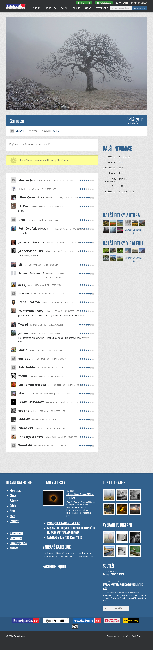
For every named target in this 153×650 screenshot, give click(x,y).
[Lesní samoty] (120, 251)
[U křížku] (113, 223)
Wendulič (25, 445)
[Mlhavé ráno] (135, 251)
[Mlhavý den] (120, 258)
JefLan (23, 333)
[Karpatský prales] (128, 223)
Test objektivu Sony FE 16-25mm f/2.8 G (64, 538)
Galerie (64, 8)
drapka (23, 411)
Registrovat (140, 3)
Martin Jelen (28, 180)
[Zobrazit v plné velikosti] (76, 63)
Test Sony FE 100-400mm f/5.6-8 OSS (63, 523)
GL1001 (20, 130)
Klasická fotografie (65, 553)
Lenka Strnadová (31, 402)
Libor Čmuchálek (31, 197)
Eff (20, 264)
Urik (21, 220)
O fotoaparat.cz (16, 533)
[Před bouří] (142, 223)
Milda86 (24, 419)
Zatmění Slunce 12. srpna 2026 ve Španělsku (80, 495)
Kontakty (14, 548)
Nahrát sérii (85, 3)
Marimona (26, 393)
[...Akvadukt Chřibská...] (106, 251)
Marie (22, 350)
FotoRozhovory (85, 553)
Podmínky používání (18, 543)
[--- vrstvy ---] (142, 251)
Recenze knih (66, 556)
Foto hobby (27, 367)
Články (36, 8)
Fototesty (50, 8)
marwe (23, 293)
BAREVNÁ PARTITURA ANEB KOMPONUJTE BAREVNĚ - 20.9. (123, 586)
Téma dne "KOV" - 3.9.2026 (113, 574)
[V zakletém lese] (106, 230)
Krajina (55, 130)
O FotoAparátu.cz (84, 556)
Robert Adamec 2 (31, 273)
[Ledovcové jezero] (113, 251)
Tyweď (23, 324)
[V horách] (135, 223)
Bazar (88, 8)
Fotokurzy (102, 8)
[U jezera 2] (120, 223)
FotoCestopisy (50, 556)
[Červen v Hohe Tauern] (113, 258)
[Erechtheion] (106, 223)
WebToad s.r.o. (139, 636)
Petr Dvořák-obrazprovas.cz (35, 228)
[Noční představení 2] (120, 230)
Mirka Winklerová (32, 385)
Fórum (76, 8)
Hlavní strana (15, 490)
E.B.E (21, 189)
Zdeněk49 (25, 428)
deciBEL (24, 358)
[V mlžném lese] (113, 230)
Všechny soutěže (114, 608)
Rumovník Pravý (30, 311)
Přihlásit (123, 3)
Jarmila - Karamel (31, 242)
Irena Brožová (29, 302)
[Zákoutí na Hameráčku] (106, 258)
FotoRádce (48, 553)
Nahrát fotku (105, 3)
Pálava (122, 162)
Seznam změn (16, 538)
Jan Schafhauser (30, 251)
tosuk (22, 376)
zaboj (22, 285)
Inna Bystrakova (31, 437)
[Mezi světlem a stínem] (128, 251)
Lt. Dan (23, 206)
